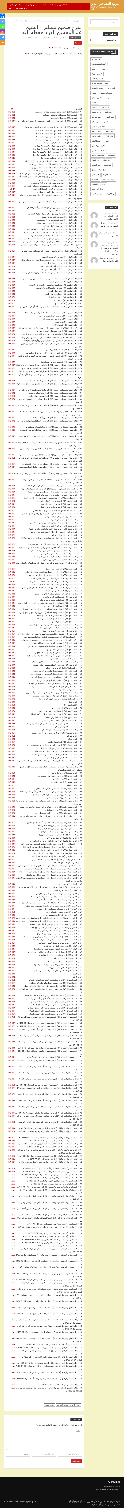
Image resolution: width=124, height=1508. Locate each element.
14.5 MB (11, 155)
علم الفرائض (109, 131)
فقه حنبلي (107, 165)
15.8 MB (11, 266)
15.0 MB (11, 282)
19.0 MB (11, 507)
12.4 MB (11, 878)
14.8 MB (11, 146)
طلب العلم (107, 122)
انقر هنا (77, 43)
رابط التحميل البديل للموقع (18, 8)
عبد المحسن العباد (75, 37)
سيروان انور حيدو (110, 213)
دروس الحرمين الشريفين (65, 1405)
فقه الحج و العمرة (98, 155)
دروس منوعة (96, 112)
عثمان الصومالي (110, 233)
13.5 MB (11, 430)
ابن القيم (95, 69)
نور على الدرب (97, 194)
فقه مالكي (95, 175)
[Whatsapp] (2, 26)
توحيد (107, 98)
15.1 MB (11, 186)
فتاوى (107, 141)
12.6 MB (11, 170)
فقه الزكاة (111, 155)
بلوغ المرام (111, 88)
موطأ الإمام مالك (97, 189)
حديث (78, 1405)
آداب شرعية (96, 59)
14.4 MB (11, 167)
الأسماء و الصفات (98, 78)
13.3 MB (11, 177)
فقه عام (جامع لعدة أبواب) (100, 170)
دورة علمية (108, 112)
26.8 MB (11, 1017)
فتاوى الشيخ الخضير (98, 146)
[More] (2, 42)
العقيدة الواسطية (98, 88)
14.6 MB (11, 173)
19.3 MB (11, 520)
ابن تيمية (105, 69)
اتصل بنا (43, 5)
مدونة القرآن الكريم (15, 5)
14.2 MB (11, 130)
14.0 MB (11, 220)
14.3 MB (11, 118)
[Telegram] (2, 37)
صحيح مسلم (49, 1405)
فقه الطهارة (96, 165)
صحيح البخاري (109, 117)
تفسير (94, 93)
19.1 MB (11, 513)
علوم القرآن (109, 136)
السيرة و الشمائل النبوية (100, 83)
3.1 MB (12, 581)
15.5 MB (11, 557)
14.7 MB (11, 127)
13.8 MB (11, 217)
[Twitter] (2, 21)
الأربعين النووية (97, 74)
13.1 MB (11, 390)
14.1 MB (11, 143)
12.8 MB (11, 668)
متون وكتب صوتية (108, 179)
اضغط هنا (53, 47)
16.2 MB (11, 458)
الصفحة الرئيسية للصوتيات (58, 5)
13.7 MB (11, 121)
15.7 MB (11, 510)
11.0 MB (11, 835)
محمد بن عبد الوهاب (98, 184)
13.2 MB (11, 115)
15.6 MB (11, 340)
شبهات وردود (96, 117)
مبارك (114, 258)
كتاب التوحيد (107, 175)
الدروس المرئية (31, 5)
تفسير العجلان (96, 98)
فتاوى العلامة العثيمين (99, 150)
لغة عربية (95, 179)
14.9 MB (11, 149)
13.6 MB (11, 140)
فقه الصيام (106, 160)
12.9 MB (11, 903)
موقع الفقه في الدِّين (104, 4)
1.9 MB (12, 189)
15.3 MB (11, 238)
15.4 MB (11, 211)
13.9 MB (11, 133)
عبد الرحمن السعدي (98, 126)
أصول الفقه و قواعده (99, 64)
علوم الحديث (96, 136)
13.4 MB (11, 603)
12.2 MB (11, 538)
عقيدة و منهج (96, 131)
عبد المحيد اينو (111, 223)
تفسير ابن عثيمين (106, 93)
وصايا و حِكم (110, 194)
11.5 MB (11, 158)
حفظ (13, 1175)
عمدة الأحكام (96, 141)
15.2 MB (11, 112)
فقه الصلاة (95, 160)
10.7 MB (11, 371)
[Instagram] (2, 31)
